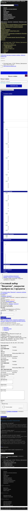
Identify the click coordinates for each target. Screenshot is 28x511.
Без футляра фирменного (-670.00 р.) (11, 309)
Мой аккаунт (4, 36)
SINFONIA (12, 229)
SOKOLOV (9, 254)
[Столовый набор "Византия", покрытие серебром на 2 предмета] (14, 293)
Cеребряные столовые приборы (14, 130)
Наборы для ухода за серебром (16, 233)
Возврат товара (9, 30)
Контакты (3, 30)
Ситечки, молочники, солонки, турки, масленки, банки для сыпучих (18, 211)
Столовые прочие (7, 191)
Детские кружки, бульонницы (16, 216)
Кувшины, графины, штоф (15, 145)
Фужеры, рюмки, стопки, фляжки (17, 146)
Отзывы (5, 272)
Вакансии (5, 19)
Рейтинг (3, 400)
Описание (5, 327)
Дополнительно (4, 32)
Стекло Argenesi (20, 225)
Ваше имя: (3, 376)
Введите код (5, 403)
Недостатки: (4, 384)
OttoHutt (8, 252)
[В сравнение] (2, 316)
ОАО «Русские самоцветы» (13, 259)
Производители (4, 33)
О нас (4, 10)
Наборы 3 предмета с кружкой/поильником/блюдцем (16, 173)
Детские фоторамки (14, 217)
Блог (4, 271)
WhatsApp (5, 50)
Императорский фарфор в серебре (14, 176)
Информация (4, 23)
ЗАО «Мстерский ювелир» (13, 256)
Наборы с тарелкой (14, 221)
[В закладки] (1, 316)
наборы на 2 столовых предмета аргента (15, 321)
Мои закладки (6, 504)
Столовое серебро (7, 93)
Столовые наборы (8, 319)
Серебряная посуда (21, 143)
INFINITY (11, 226)
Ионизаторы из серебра (15, 185)
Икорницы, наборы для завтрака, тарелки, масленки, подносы (17, 148)
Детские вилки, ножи (14, 161)
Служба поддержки (5, 29)
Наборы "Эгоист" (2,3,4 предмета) (17, 195)
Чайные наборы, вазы (14, 204)
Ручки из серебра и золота (15, 183)
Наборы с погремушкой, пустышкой (18, 167)
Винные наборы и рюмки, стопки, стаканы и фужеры (17, 206)
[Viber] (2, 445)
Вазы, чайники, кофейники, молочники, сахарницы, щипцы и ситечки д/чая (17, 154)
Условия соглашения (8, 18)
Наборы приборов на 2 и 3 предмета (18, 165)
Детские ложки (13, 160)
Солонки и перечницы (14, 150)
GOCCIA (11, 227)
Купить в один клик (6, 318)
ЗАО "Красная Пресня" (12, 255)
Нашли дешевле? (7, 14)
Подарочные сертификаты (15, 33)
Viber (4, 52)
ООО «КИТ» (10, 260)
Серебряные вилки (13, 133)
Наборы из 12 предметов (15, 139)
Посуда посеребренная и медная (16, 201)
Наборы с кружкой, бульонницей (17, 220)
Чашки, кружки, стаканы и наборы (17, 156)
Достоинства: (4, 379)
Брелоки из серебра (14, 186)
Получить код (14, 85)
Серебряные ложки (14, 132)
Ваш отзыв (3, 389)
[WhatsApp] (1, 445)
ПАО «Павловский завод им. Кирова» (16, 261)
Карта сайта (16, 30)
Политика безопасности (9, 16)
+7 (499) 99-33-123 (7, 47)
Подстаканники (13, 151)
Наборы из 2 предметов (15, 218)
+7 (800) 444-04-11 (7, 46)
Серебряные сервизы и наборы (16, 179)
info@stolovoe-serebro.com (9, 45)
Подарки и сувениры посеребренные (15, 223)
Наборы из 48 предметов (15, 142)
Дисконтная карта (7, 15)
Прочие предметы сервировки (16, 136)
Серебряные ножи (13, 134)
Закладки (18, 37)
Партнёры (24, 33)
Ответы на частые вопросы (10, 9)
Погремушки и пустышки (15, 163)
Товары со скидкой (5, 34)
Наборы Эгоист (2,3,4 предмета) (17, 137)
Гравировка (6, 11)
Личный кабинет (7, 501)
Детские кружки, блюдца (15, 164)
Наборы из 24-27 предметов (16, 141)
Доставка (5, 13)
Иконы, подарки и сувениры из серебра (16, 182)
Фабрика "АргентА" (12, 263)
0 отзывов (3, 294)
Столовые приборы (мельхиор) (14, 194)
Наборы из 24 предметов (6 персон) (18, 199)
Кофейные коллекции (14, 177)
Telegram (5, 51)
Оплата (5, 7)
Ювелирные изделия (8, 234)
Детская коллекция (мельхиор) (16, 214)
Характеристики (7, 328)
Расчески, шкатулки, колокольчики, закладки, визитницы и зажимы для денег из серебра (18, 189)
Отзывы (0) (6, 330)
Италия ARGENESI (11, 258)
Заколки (14, 235)
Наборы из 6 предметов (15, 138)
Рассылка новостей (8, 505)
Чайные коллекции (14, 178)
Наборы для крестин (14, 168)
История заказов (11, 37)
